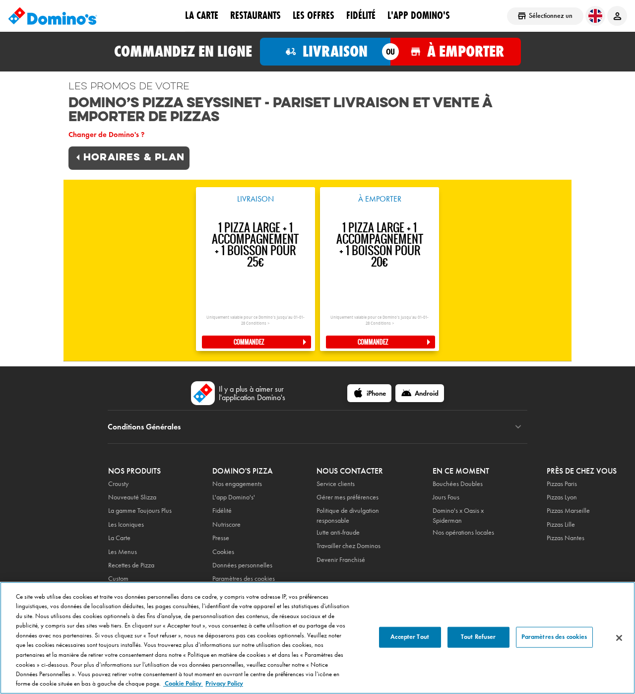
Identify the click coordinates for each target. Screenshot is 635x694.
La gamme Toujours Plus (140, 510)
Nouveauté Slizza (132, 497)
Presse (220, 538)
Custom (118, 578)
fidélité (361, 15)
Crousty (118, 484)
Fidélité (222, 510)
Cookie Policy (183, 684)
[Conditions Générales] (518, 426)
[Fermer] (619, 638)
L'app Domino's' (233, 497)
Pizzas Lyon (562, 497)
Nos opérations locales (463, 532)
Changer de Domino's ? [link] (106, 134)
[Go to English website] (595, 16)
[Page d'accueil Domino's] (52, 16)
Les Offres (313, 15)
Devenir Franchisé (341, 559)
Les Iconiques (126, 524)
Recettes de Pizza (131, 565)
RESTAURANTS (255, 15)
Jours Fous (446, 497)
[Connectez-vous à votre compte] (617, 16)
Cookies (223, 552)
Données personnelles (242, 565)
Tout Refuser (478, 637)
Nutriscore (226, 524)
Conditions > (257, 323)
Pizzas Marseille (568, 510)
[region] (317, 638)
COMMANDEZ (249, 342)
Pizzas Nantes (565, 538)
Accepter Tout (409, 637)
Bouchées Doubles (458, 484)
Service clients (336, 484)
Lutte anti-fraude (338, 532)
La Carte (201, 15)
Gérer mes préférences (348, 497)
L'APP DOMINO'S (418, 15)
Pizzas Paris (562, 484)
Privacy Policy (224, 684)
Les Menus (122, 552)
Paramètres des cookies (243, 578)
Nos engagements (237, 484)
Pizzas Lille (561, 524)
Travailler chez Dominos (349, 546)
